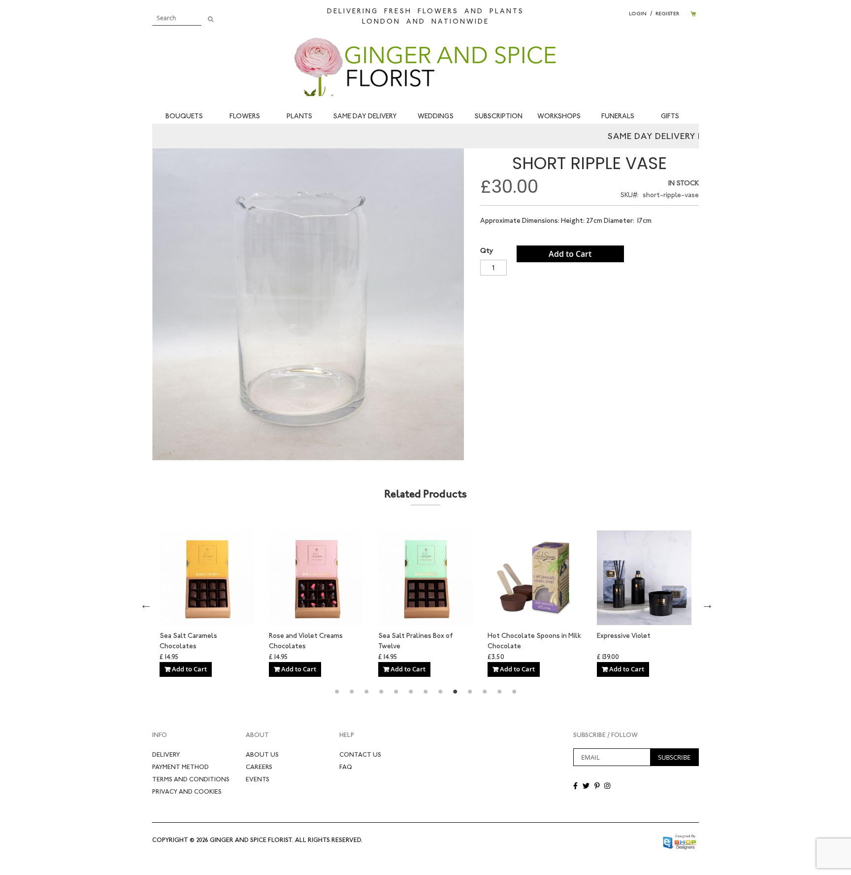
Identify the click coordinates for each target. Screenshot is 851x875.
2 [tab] (352, 692)
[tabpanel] (207, 603)
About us (262, 754)
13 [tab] (514, 692)
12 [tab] (499, 692)
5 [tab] (396, 692)
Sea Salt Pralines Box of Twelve (197, 640)
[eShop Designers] (680, 839)
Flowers (244, 116)
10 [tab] (470, 692)
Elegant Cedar (510, 635)
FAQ (345, 766)
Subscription (498, 116)
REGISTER (667, 13)
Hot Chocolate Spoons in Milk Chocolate (315, 640)
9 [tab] (455, 692)
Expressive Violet (405, 635)
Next (706, 603)
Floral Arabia (616, 635)
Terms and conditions (190, 779)
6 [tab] (411, 692)
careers (259, 766)
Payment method (180, 766)
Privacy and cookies (187, 791)
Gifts (670, 116)
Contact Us (360, 754)
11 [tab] (485, 692)
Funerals (617, 116)
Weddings (436, 116)
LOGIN (638, 13)
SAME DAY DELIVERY (365, 116)
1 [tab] (337, 692)
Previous (145, 603)
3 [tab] (366, 692)
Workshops (559, 116)
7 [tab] (425, 692)
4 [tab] (381, 692)
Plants (299, 116)
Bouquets (184, 116)
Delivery (166, 754)
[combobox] (176, 18)
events (257, 779)
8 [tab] (440, 692)
